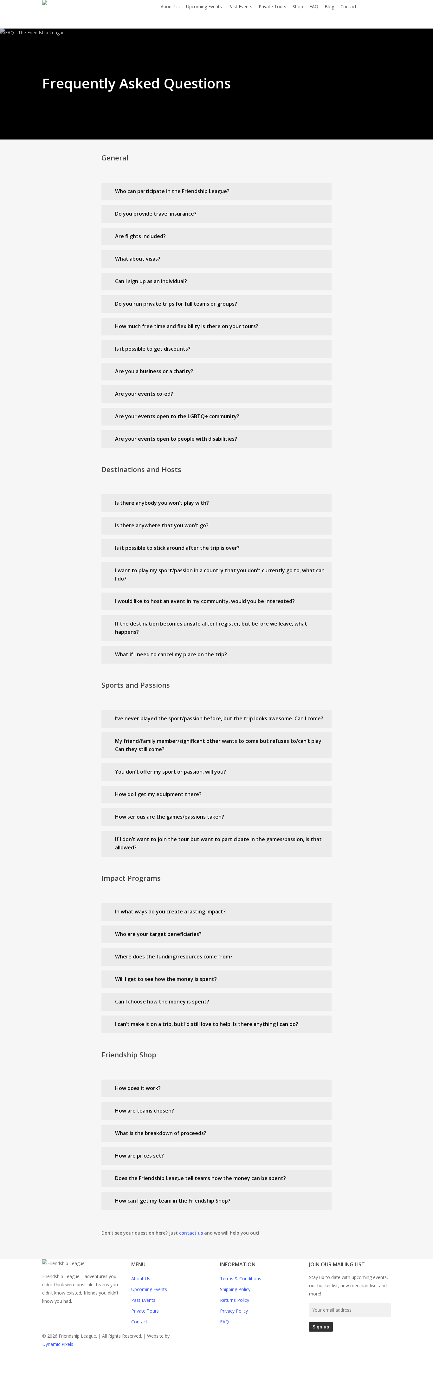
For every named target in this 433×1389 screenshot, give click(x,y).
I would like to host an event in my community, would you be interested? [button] (205, 601)
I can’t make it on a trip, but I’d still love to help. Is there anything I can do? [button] (206, 1024)
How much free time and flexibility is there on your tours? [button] (186, 326)
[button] (216, 1385)
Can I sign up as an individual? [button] (151, 281)
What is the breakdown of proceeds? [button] (160, 1133)
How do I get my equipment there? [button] (158, 794)
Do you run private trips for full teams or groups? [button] (176, 303)
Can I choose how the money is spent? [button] (162, 1001)
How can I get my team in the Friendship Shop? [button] (172, 1200)
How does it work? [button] (138, 1088)
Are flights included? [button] (140, 236)
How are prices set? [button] (139, 1155)
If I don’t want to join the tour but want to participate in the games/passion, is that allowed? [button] (218, 843)
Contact (139, 1322)
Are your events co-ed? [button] (144, 393)
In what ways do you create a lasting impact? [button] (170, 911)
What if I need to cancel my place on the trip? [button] (171, 654)
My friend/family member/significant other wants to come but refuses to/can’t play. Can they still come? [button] (219, 745)
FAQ (224, 1322)
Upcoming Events (149, 1289)
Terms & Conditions (240, 1278)
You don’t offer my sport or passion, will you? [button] (170, 771)
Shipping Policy (235, 1289)
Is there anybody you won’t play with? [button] (162, 502)
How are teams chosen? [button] (144, 1110)
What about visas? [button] (137, 258)
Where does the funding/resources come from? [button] (174, 956)
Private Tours (145, 1311)
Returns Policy (234, 1300)
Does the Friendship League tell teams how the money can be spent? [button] (200, 1178)
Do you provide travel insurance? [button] (156, 213)
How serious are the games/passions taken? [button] (169, 816)
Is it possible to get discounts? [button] (153, 348)
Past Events (143, 1300)
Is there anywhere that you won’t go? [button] (162, 525)
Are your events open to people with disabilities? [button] (176, 438)
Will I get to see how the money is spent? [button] (166, 979)
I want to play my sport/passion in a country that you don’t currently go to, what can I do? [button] (220, 574)
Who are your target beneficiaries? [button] (158, 934)
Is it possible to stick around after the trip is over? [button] (177, 547)
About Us (140, 1278)
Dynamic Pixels (57, 1344)
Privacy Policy (234, 1311)
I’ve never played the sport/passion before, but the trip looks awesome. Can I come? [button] (219, 718)
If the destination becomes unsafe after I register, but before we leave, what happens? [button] (211, 627)
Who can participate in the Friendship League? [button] (172, 191)
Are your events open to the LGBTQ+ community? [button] (177, 416)
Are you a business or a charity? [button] (154, 371)
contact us (191, 1233)
